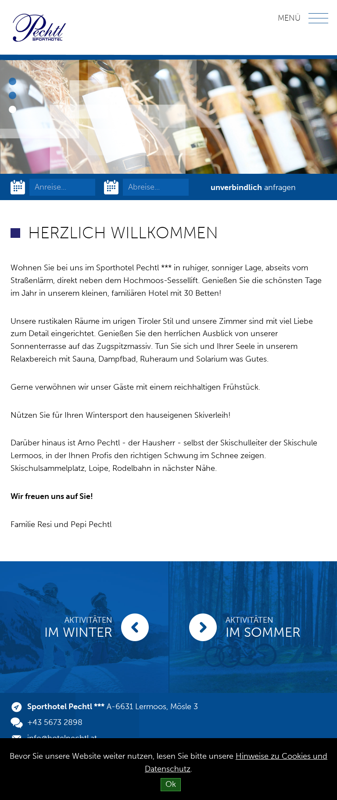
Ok (170, 784)
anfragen (253, 187)
